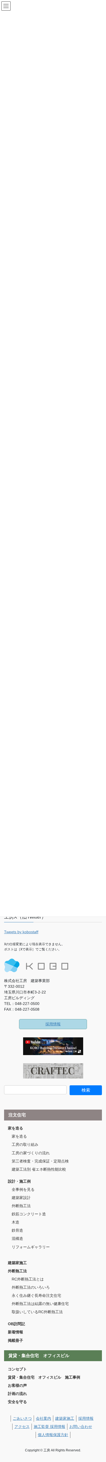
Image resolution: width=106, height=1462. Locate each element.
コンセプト (17, 1369)
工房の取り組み (25, 1144)
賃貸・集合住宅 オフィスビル (38, 1355)
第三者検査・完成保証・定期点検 (40, 1161)
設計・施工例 (19, 1181)
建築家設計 (21, 1197)
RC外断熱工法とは (28, 1279)
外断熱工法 (21, 1206)
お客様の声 (17, 1385)
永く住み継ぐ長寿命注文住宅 (36, 1295)
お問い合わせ (80, 1426)
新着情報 (15, 1332)
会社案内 (43, 1418)
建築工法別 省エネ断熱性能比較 (39, 1169)
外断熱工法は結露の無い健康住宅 (40, 1303)
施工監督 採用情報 (49, 1426)
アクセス (22, 1426)
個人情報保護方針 (53, 1435)
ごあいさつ (22, 1418)
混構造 (17, 1238)
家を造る (15, 1128)
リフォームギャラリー (31, 1247)
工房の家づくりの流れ (31, 1153)
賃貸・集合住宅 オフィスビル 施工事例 (44, 1377)
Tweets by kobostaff (21, 932)
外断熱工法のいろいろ (31, 1287)
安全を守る (17, 1402)
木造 (15, 1222)
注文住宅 (17, 1115)
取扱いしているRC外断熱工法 (37, 1312)
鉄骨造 (17, 1230)
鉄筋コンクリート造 (29, 1214)
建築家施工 (17, 1263)
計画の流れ (17, 1393)
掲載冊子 (15, 1340)
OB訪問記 (16, 1324)
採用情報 (53, 1024)
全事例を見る (23, 1189)
